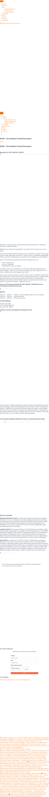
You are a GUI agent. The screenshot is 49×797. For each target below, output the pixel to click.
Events (4, 118)
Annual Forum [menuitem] (9, 10)
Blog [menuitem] (3, 15)
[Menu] (1, 113)
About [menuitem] (4, 17)
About (4, 129)
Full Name (13, 655)
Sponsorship (6, 126)
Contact (4, 131)
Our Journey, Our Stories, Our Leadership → (12, 565)
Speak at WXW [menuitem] (9, 12)
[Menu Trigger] (1, 1)
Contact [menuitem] (4, 18)
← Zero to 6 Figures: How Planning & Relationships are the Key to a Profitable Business (21, 564)
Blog (3, 128)
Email (12, 660)
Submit (24, 673)
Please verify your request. (16, 665)
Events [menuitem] (4, 6)
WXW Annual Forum (10, 121)
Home (4, 116)
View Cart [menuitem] (5, 20)
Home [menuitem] (4, 4)
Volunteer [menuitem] (5, 14)
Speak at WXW (9, 123)
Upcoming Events (10, 119)
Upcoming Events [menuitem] (10, 9)
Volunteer (5, 124)
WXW (1, 141)
